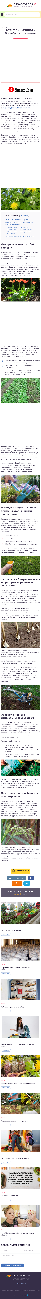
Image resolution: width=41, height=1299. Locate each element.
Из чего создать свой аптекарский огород (18, 1084)
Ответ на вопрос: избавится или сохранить (19, 236)
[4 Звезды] (19, 894)
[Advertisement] (20, 62)
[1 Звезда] (14, 894)
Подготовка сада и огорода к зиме (15, 1121)
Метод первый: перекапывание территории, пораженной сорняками (19, 228)
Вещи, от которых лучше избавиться (15, 1158)
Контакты (23, 1283)
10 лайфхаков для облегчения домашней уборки (17, 1234)
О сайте (17, 1283)
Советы (3, 927)
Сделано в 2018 (16, 1295)
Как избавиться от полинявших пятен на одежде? (17, 1045)
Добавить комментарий (12, 1265)
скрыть (24, 216)
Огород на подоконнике (11, 930)
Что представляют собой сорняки (17, 220)
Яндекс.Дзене (9, 108)
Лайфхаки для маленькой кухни (14, 1007)
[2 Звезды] (15, 894)
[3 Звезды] (17, 894)
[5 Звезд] (20, 894)
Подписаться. (23, 108)
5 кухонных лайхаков (9, 1196)
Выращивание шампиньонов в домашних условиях (18, 968)
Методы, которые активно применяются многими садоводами (19, 223)
